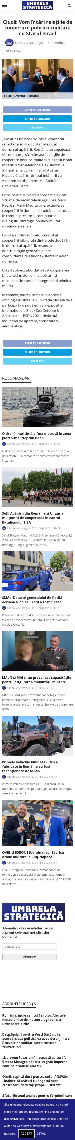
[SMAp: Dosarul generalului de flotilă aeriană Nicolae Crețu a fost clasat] (37, 571)
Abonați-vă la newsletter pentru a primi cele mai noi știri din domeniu (28, 932)
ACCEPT (26, 1133)
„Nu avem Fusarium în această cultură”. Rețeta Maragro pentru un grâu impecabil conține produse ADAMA (36, 1061)
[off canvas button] (4, 5)
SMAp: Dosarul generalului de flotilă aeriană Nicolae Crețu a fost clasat (32, 600)
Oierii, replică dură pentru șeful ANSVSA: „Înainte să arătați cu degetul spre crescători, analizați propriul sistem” (35, 1080)
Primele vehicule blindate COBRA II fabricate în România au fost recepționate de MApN (31, 766)
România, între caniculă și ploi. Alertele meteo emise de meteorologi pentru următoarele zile (34, 1019)
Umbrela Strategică (29, 42)
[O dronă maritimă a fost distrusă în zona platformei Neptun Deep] (37, 407)
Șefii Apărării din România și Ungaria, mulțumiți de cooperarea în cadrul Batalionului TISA (33, 517)
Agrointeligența (19, 1003)
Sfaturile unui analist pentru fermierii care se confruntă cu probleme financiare (37, 1097)
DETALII (41, 1133)
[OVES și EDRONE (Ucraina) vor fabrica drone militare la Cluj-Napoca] (37, 823)
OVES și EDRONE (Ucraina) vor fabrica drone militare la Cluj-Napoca (33, 854)
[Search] (69, 5)
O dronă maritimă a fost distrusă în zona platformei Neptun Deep (36, 436)
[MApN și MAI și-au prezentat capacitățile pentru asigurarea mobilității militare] (37, 651)
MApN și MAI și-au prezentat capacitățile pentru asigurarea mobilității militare (36, 679)
